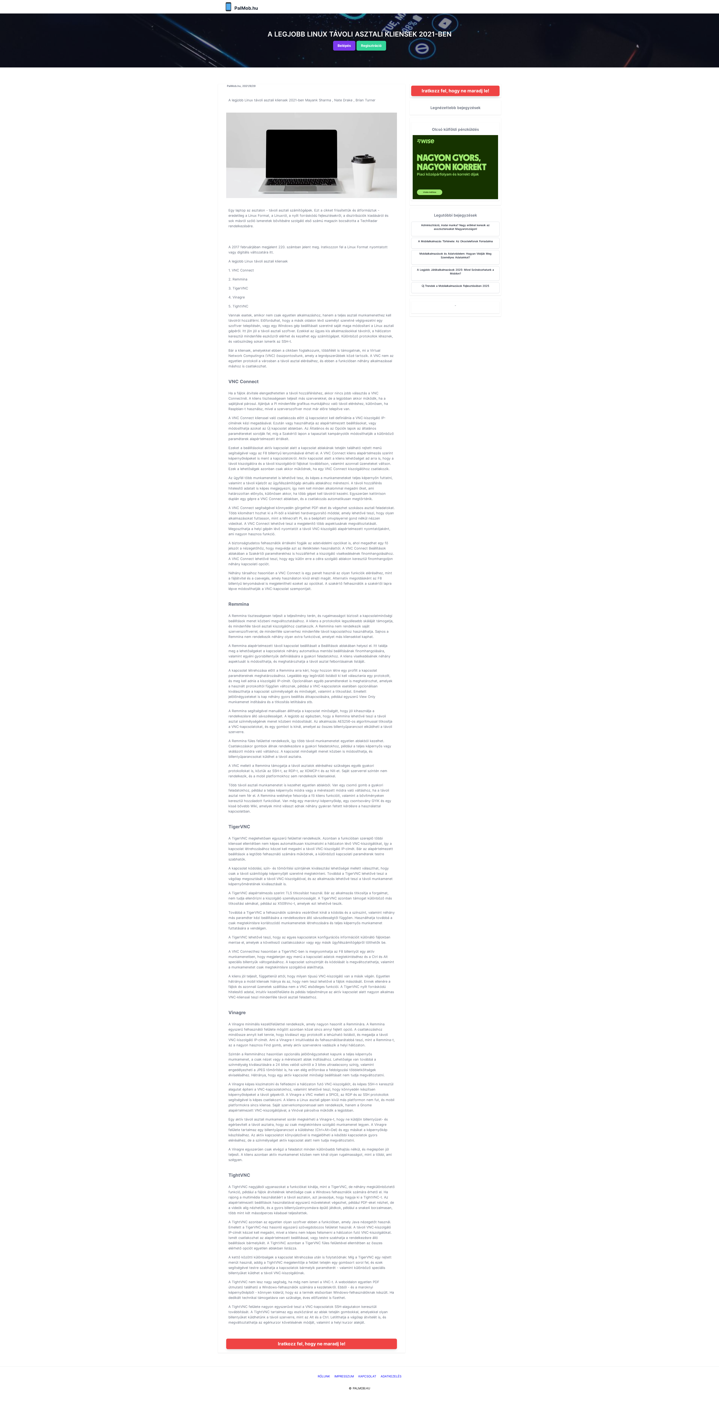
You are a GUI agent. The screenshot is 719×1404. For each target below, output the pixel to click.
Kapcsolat (367, 1376)
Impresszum (344, 1376)
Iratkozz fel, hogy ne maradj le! (311, 1343)
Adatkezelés (391, 1376)
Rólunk (324, 1376)
